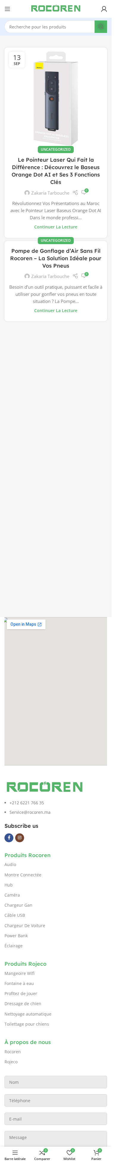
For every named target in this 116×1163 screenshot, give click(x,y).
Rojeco (11, 1062)
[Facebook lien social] (8, 837)
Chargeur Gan (18, 905)
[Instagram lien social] (19, 837)
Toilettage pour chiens (26, 1024)
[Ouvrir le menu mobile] (7, 9)
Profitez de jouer (20, 993)
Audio (10, 864)
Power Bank (16, 935)
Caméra (12, 895)
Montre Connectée (22, 875)
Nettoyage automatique (27, 1014)
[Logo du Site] (56, 8)
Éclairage (13, 945)
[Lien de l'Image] (44, 787)
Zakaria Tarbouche (50, 119)
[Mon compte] (104, 9)
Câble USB (14, 915)
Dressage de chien (22, 1003)
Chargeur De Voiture (24, 925)
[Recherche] (101, 26)
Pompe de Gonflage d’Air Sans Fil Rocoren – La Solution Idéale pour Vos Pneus (55, 184)
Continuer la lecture (55, 153)
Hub (8, 885)
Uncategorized (56, 75)
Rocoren (12, 1051)
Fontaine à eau (19, 983)
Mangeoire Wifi (19, 973)
